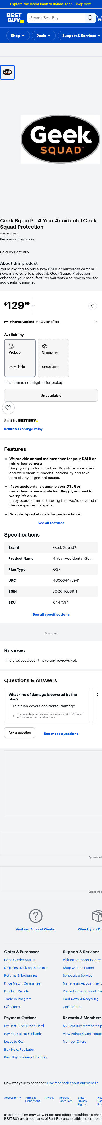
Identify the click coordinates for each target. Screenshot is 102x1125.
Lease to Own (14, 1041)
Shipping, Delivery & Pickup (25, 967)
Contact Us (71, 1007)
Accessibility (12, 1097)
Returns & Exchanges (20, 975)
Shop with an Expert (78, 967)
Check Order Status (19, 960)
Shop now (83, 4)
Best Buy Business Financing (26, 1057)
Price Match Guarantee (22, 983)
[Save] (8, 408)
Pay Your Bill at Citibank (22, 1034)
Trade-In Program (18, 999)
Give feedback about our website (72, 1083)
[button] (18, 35)
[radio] (20, 358)
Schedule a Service (77, 975)
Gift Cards (12, 1007)
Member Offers (74, 1041)
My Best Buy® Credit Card (24, 1026)
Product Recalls (16, 991)
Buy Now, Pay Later (19, 1049)
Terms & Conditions (32, 1099)
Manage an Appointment (82, 983)
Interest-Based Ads (65, 1099)
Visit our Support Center (82, 960)
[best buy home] (15, 18)
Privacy (49, 1097)
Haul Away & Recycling (80, 999)
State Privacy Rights (82, 1101)
